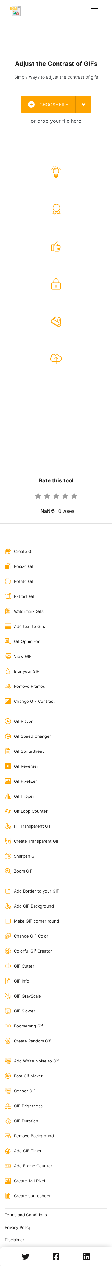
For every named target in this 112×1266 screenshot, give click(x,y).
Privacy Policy (18, 1227)
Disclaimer (14, 1239)
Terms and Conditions (26, 1214)
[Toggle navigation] (94, 11)
